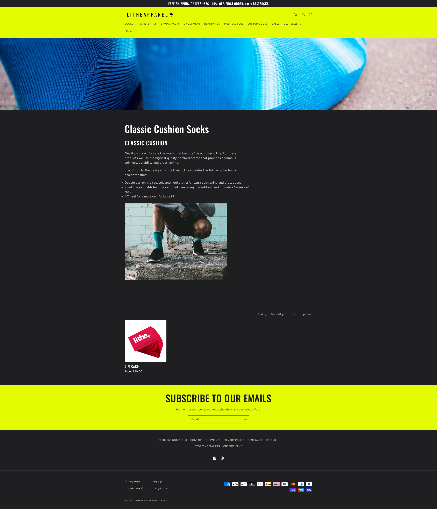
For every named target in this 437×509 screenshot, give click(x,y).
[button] (130, 23)
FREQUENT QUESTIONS (172, 440)
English (159, 488)
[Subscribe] (245, 419)
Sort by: (262, 314)
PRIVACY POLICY (234, 440)
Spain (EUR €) (135, 488)
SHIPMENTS (213, 440)
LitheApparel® (140, 500)
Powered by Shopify (157, 500)
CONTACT (196, 440)
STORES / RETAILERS (207, 446)
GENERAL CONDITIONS (262, 440)
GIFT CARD (132, 366)
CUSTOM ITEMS (232, 446)
